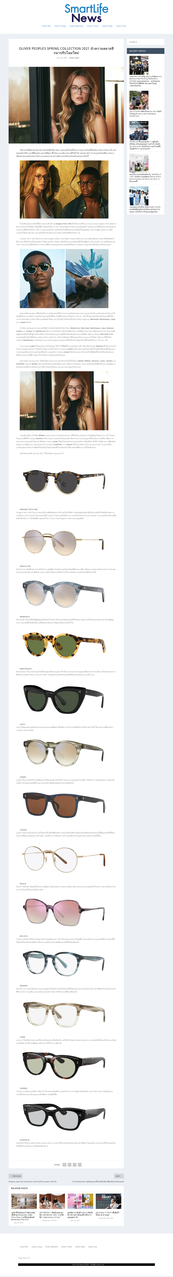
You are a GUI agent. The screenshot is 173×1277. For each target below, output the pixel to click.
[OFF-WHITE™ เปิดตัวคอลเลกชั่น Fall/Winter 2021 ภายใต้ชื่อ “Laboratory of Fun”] (52, 1201)
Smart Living (60, 26)
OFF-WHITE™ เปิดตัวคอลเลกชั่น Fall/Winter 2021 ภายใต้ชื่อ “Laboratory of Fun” (51, 1214)
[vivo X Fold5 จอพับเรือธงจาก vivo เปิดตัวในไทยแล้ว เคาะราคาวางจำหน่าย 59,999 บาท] (138, 109)
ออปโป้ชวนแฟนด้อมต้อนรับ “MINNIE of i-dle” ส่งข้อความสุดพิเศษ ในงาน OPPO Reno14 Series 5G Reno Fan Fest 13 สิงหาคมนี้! (145, 177)
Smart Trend (92, 26)
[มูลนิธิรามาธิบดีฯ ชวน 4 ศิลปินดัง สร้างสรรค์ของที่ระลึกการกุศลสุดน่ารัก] (80, 1201)
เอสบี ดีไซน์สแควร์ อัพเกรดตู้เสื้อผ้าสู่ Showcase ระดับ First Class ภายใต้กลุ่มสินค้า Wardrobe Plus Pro (23, 1216)
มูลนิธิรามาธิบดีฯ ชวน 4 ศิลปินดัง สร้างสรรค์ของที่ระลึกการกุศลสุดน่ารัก (80, 1214)
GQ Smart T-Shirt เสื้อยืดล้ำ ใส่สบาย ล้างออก (108, 1213)
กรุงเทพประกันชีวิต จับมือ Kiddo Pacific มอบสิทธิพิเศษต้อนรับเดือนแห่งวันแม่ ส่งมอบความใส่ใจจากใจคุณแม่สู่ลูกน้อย (145, 209)
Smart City (121, 26)
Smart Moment (76, 26)
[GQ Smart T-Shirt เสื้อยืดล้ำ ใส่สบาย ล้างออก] (108, 1201)
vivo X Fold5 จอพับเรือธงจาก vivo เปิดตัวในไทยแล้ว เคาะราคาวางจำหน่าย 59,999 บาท (145, 113)
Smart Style (107, 26)
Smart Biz (46, 26)
